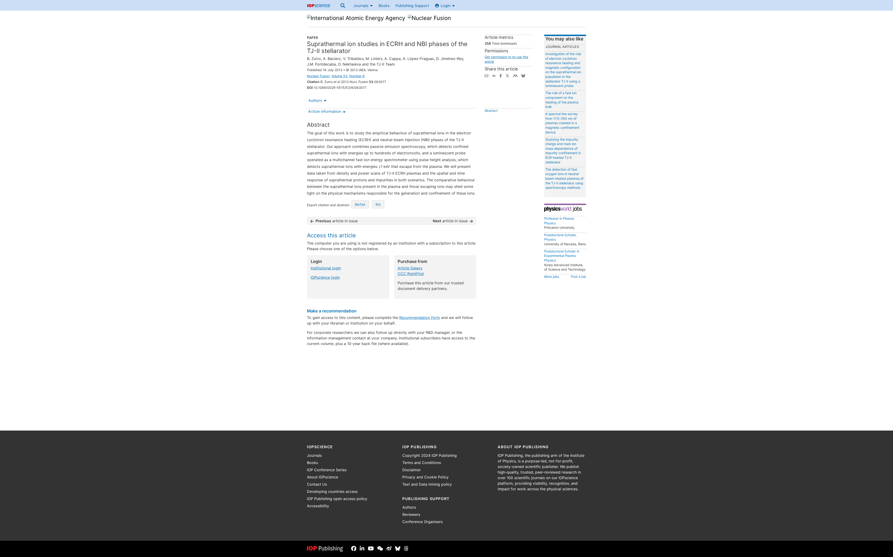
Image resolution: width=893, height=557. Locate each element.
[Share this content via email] (486, 75)
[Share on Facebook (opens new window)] (501, 75)
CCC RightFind (411, 273)
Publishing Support (412, 5)
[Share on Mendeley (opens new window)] (515, 75)
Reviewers (411, 514)
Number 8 (357, 76)
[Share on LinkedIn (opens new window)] (494, 75)
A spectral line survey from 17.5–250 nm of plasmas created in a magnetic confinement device (562, 123)
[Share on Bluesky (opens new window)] (523, 75)
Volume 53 (339, 76)
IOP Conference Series (327, 469)
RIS (378, 204)
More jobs (551, 276)
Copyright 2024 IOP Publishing (429, 455)
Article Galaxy (410, 268)
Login (445, 5)
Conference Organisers (422, 521)
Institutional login (326, 268)
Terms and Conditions (421, 462)
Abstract (491, 111)
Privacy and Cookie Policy (425, 477)
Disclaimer (411, 469)
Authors (315, 100)
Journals (360, 5)
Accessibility (318, 506)
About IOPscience (322, 477)
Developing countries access (332, 491)
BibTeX (360, 204)
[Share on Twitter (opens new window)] (507, 75)
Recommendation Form (419, 317)
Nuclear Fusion (318, 76)
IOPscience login (325, 277)
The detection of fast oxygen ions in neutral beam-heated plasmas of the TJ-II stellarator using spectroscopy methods (564, 178)
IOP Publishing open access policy (337, 498)
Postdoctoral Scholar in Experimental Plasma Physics (561, 255)
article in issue (337, 221)
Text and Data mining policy (427, 484)
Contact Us (317, 484)
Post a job (578, 276)
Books (384, 5)
